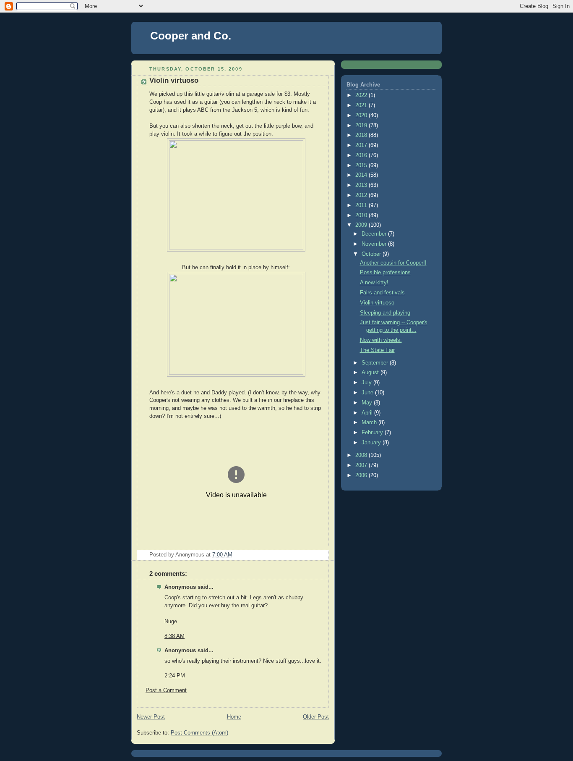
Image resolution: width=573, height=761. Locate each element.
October (372, 254)
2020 (362, 115)
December (375, 234)
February (373, 433)
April (368, 413)
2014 (362, 175)
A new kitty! (374, 283)
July (367, 383)
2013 (362, 185)
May (368, 403)
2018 (362, 135)
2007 (362, 465)
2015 (362, 165)
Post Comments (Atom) (199, 733)
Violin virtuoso (377, 303)
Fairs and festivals (382, 293)
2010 (362, 215)
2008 (362, 455)
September (376, 363)
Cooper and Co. (190, 35)
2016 (362, 155)
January (372, 443)
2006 (362, 475)
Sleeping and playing (385, 313)
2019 (362, 126)
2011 (362, 205)
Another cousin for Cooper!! (393, 263)
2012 (362, 195)
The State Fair (377, 350)
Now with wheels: (381, 340)
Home (234, 717)
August (371, 372)
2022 (362, 95)
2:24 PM (174, 676)
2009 (362, 225)
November (375, 244)
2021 (362, 105)
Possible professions (385, 273)
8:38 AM (174, 636)
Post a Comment (166, 690)
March (370, 422)
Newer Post (151, 717)
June (368, 393)
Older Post (316, 717)
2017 (362, 145)
